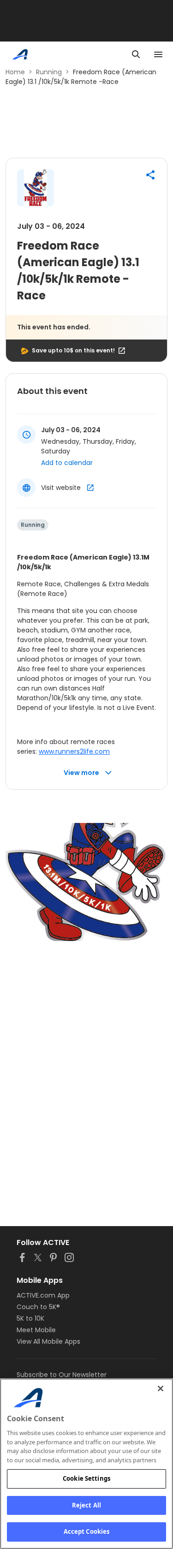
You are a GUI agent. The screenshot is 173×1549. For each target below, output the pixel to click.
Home (15, 72)
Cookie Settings (86, 1478)
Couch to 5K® (38, 1306)
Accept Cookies (87, 1531)
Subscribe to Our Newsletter (62, 1374)
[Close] (160, 1388)
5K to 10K (30, 1318)
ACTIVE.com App (43, 1295)
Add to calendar (67, 462)
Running (49, 72)
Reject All (86, 1505)
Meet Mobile (36, 1330)
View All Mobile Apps (48, 1341)
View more (81, 772)
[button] (150, 174)
